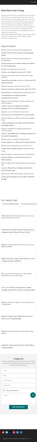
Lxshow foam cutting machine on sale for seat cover (17, 150)
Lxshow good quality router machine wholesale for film (17, 178)
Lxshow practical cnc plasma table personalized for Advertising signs (18, 65)
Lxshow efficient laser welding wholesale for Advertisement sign (16, 169)
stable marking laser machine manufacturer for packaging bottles (17, 124)
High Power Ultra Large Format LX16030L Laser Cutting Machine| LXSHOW (18, 260)
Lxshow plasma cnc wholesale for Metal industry (18, 142)
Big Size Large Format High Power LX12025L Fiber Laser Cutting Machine (17, 317)
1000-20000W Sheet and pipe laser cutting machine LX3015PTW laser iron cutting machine (18, 289)
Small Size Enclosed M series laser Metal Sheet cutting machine (17, 346)
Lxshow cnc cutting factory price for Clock (16, 72)
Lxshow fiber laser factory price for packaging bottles (17, 54)
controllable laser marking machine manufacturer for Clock (13, 97)
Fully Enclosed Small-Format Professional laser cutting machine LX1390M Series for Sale (17, 231)
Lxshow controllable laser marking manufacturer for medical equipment (18, 135)
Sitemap (32, 438)
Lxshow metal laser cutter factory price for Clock (18, 89)
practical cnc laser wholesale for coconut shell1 (17, 115)
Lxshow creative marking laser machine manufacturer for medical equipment (15, 107)
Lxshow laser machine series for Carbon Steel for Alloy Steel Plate (18, 82)
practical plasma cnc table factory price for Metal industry (16, 159)
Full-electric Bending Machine (10, 204)
